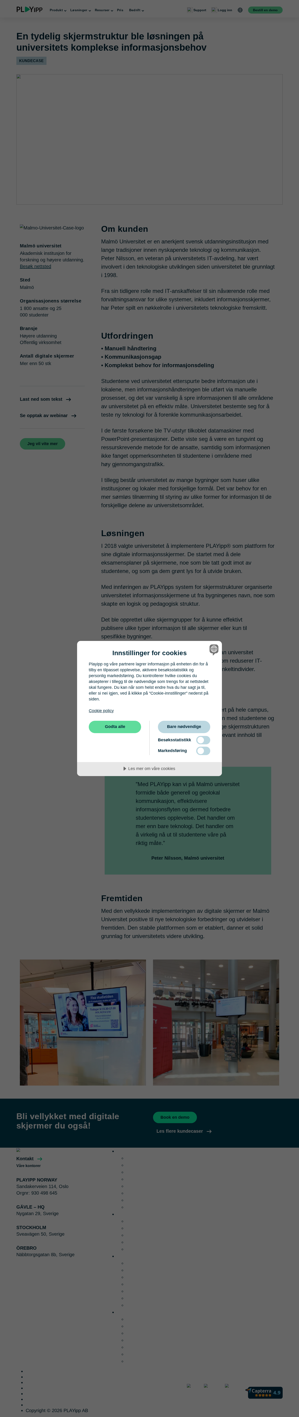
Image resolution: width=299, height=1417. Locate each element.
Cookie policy (101, 710)
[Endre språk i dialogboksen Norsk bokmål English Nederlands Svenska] (213, 649)
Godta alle (115, 726)
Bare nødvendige (184, 726)
